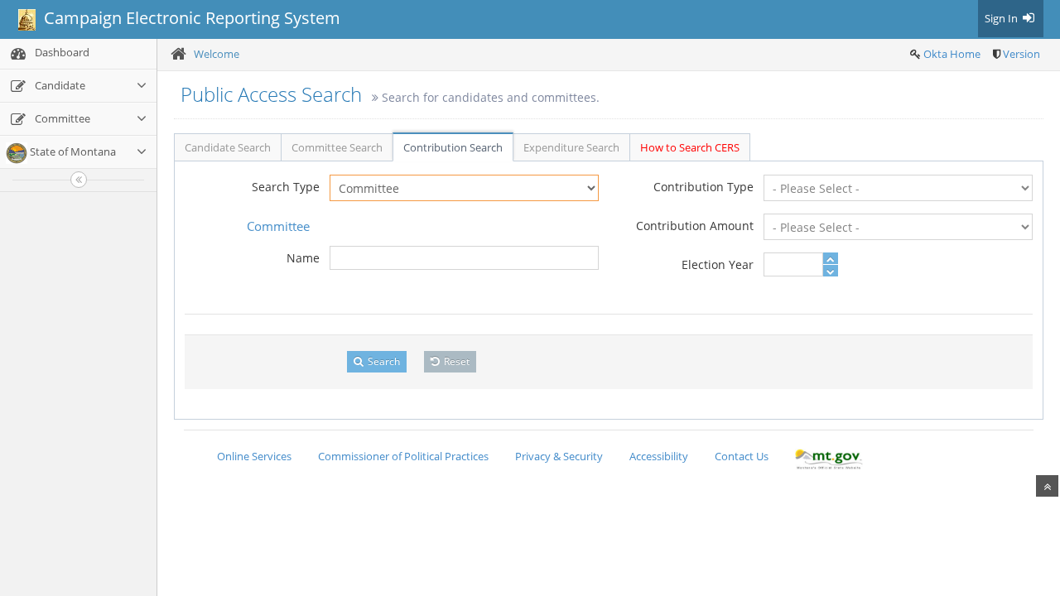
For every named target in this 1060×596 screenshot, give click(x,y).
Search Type (286, 187)
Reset (455, 361)
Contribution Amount (695, 225)
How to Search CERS (690, 147)
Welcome (216, 53)
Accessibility (658, 456)
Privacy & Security (559, 456)
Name (303, 258)
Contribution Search (453, 147)
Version (1021, 53)
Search (382, 361)
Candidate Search (228, 147)
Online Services (254, 456)
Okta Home (951, 53)
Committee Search (337, 147)
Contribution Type (703, 187)
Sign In (1002, 18)
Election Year (718, 264)
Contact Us (741, 456)
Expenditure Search (571, 147)
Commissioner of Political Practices (403, 456)
